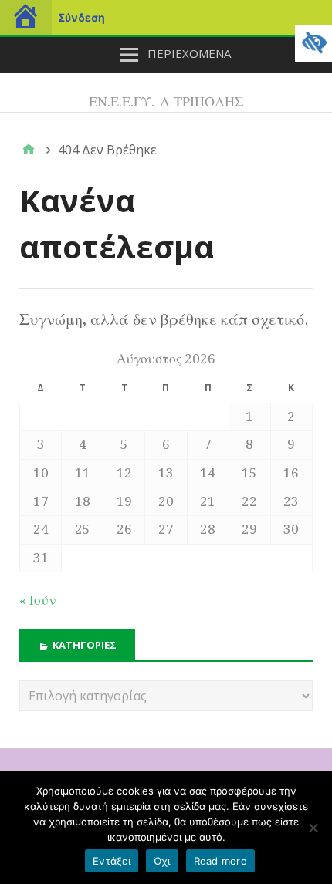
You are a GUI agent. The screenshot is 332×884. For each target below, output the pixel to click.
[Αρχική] (28, 149)
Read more (220, 861)
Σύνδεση (81, 17)
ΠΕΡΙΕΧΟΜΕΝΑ (189, 53)
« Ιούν (37, 600)
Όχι (162, 861)
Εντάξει (111, 861)
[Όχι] (312, 827)
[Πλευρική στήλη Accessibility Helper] (313, 43)
